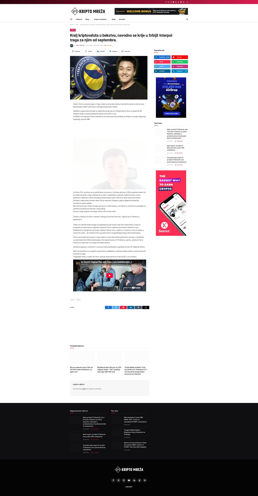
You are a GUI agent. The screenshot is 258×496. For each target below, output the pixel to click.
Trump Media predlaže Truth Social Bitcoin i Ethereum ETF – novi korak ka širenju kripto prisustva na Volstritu (136, 370)
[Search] (187, 19)
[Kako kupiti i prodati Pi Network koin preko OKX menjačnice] (159, 148)
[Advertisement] (109, 128)
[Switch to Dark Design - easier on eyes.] (187, 2)
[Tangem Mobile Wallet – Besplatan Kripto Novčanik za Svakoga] (116, 433)
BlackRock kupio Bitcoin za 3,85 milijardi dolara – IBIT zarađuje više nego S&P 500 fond (109, 369)
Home (71, 24)
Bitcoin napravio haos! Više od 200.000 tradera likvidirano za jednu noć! (81, 369)
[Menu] (71, 19)
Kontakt (122, 19)
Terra (78, 300)
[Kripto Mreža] (88, 11)
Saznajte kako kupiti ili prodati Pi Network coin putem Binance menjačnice (176, 160)
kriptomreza (80, 45)
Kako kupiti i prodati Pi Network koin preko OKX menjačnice (175, 148)
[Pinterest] (63, 125)
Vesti (76, 24)
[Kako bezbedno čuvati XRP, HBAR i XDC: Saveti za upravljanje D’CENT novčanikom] (116, 420)
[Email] (63, 130)
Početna (79, 19)
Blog (87, 19)
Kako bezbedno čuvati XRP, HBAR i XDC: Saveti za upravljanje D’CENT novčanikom (135, 420)
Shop (113, 19)
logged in (85, 389)
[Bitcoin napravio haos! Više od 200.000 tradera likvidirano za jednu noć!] (82, 358)
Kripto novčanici (100, 19)
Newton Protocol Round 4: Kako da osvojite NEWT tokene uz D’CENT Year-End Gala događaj (135, 445)
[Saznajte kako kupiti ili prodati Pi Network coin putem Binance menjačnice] (159, 160)
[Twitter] (63, 115)
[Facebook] (63, 109)
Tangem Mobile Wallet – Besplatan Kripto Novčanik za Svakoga (134, 432)
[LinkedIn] (63, 120)
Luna (72, 300)
